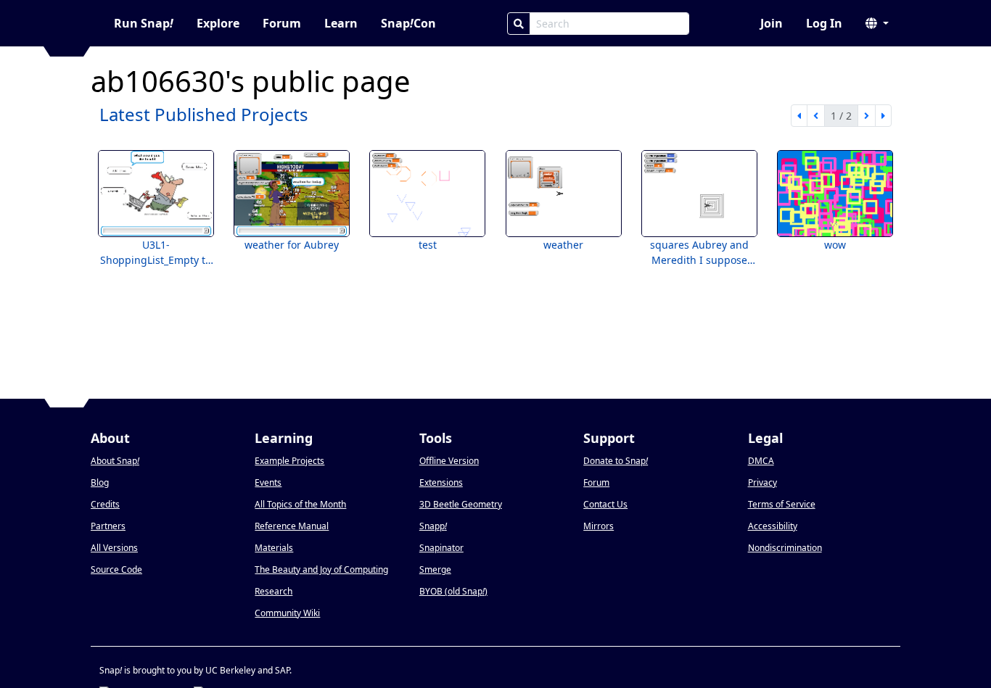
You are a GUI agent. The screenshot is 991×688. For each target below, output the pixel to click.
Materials (274, 548)
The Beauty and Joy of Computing (321, 569)
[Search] (518, 23)
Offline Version (449, 461)
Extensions (441, 482)
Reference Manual (292, 526)
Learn (341, 23)
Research (273, 591)
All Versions (114, 548)
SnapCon (408, 23)
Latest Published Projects (203, 114)
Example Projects (289, 461)
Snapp (433, 526)
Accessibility (772, 526)
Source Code (116, 569)
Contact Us (605, 504)
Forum (282, 23)
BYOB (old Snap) (453, 591)
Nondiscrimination (785, 548)
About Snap (115, 461)
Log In (824, 23)
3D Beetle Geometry (460, 504)
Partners (108, 526)
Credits (105, 504)
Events (268, 482)
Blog (100, 482)
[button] (877, 23)
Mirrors (598, 526)
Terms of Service (781, 504)
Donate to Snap (615, 461)
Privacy (762, 482)
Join (771, 23)
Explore (218, 23)
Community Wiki (287, 613)
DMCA (761, 461)
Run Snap (143, 23)
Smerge (435, 569)
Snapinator (441, 548)
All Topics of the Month (300, 504)
